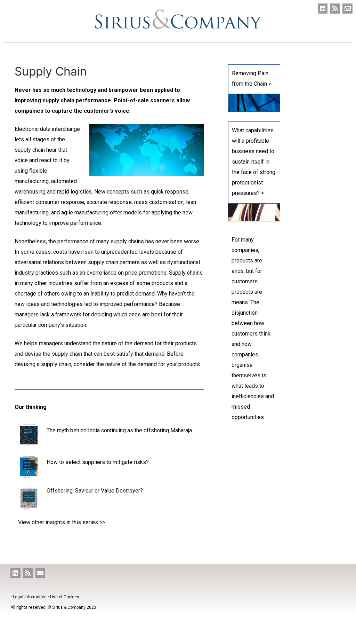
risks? (141, 462)
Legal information (30, 597)
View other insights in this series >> (61, 522)
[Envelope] (347, 8)
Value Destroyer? (122, 490)
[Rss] (335, 8)
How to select (64, 462)
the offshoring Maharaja (163, 430)
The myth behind (67, 430)
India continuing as (111, 430)
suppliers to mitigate (108, 462)
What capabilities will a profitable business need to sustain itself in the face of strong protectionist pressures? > (253, 161)
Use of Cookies (64, 597)
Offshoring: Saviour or (74, 490)
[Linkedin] (323, 8)
